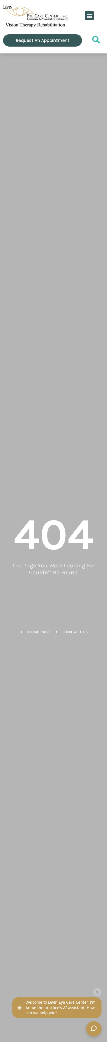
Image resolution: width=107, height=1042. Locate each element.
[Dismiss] (97, 992)
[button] (89, 15)
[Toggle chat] (94, 1029)
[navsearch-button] (94, 41)
